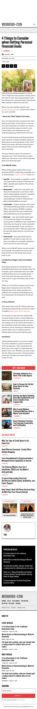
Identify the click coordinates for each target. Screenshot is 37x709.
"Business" (17, 416)
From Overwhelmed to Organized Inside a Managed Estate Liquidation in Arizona (17, 459)
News (3, 639)
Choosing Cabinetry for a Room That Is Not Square (22, 374)
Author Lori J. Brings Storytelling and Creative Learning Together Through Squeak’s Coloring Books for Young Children (17, 574)
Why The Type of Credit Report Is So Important (15, 441)
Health (16, 391)
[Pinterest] (11, 66)
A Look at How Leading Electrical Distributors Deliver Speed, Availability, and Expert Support (18, 481)
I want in (17, 695)
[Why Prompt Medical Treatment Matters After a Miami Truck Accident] (7, 412)
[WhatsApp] (15, 66)
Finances (5, 446)
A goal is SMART (21, 175)
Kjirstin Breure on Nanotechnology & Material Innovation (18, 635)
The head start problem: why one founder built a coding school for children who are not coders (18, 644)
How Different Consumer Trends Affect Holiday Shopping (16, 450)
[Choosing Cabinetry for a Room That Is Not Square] (7, 375)
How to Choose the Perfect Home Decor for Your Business (23, 386)
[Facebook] (3, 66)
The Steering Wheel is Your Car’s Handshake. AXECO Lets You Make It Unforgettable (15, 469)
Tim (12, 54)
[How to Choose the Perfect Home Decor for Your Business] (7, 387)
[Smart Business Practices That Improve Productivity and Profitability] (7, 424)
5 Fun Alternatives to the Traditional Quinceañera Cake (14, 627)
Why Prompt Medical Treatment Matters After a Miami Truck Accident (23, 411)
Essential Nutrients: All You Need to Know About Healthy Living (27, 515)
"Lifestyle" (17, 378)
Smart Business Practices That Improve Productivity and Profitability (23, 423)
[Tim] (3, 54)
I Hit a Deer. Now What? (9, 515)
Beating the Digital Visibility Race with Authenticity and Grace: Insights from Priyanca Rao (24, 399)
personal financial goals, (11, 109)
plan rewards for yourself (20, 311)
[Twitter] (7, 66)
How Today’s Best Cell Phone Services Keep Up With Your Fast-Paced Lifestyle (18, 490)
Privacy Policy (21, 700)
